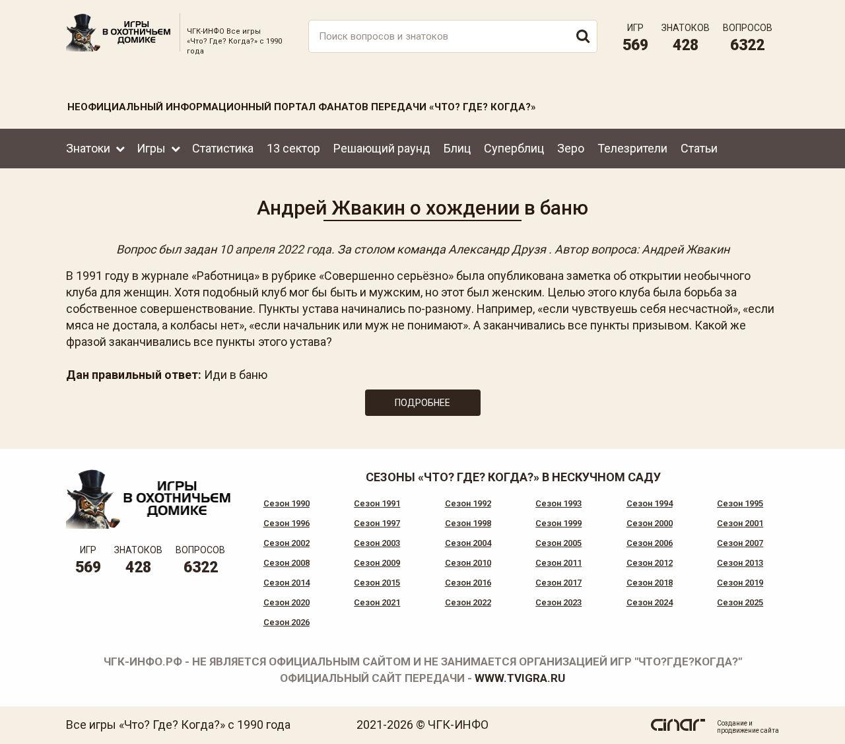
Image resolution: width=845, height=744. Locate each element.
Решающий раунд (381, 148)
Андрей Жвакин (685, 249)
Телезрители (632, 148)
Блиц (457, 148)
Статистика (223, 148)
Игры (151, 148)
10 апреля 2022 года (275, 249)
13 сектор (293, 148)
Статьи (699, 148)
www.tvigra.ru (520, 678)
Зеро (570, 148)
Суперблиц (514, 148)
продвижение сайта (748, 730)
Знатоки (88, 148)
